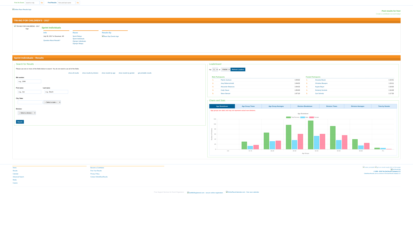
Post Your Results (96, 171)
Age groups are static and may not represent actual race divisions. (233, 110)
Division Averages (357, 106)
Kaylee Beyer (319, 87)
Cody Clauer (225, 90)
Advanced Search (18, 177)
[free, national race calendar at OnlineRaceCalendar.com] (242, 192)
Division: (19, 109)
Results (15, 171)
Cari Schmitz (319, 93)
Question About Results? (51, 40)
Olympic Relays (78, 43)
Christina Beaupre (321, 83)
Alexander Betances (227, 87)
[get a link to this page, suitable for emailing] (388, 167)
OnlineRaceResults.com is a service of (382, 173)
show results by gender (127, 73)
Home (14, 168)
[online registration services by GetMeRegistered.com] (205, 192)
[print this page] (369, 167)
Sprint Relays (77, 36)
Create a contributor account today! (388, 14)
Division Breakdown (305, 106)
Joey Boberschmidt (227, 83)
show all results (73, 73)
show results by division (90, 73)
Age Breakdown (222, 106)
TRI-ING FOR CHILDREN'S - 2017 (31, 20)
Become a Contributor (97, 168)
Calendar (15, 174)
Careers (15, 183)
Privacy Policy (94, 174)
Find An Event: (19, 2)
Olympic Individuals (79, 41)
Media (15, 180)
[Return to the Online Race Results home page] (21, 9)
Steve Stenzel (225, 93)
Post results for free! (391, 11)
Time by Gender (384, 106)
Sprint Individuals (78, 39)
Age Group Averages (276, 106)
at (219, 69)
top (210, 69)
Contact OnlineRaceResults (99, 177)
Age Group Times (248, 106)
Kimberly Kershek (321, 90)
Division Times (331, 106)
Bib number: (20, 77)
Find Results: (52, 2)
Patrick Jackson (226, 80)
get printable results (144, 73)
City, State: (19, 98)
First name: (20, 88)
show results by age (108, 73)
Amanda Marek (320, 80)
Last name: (46, 88)
